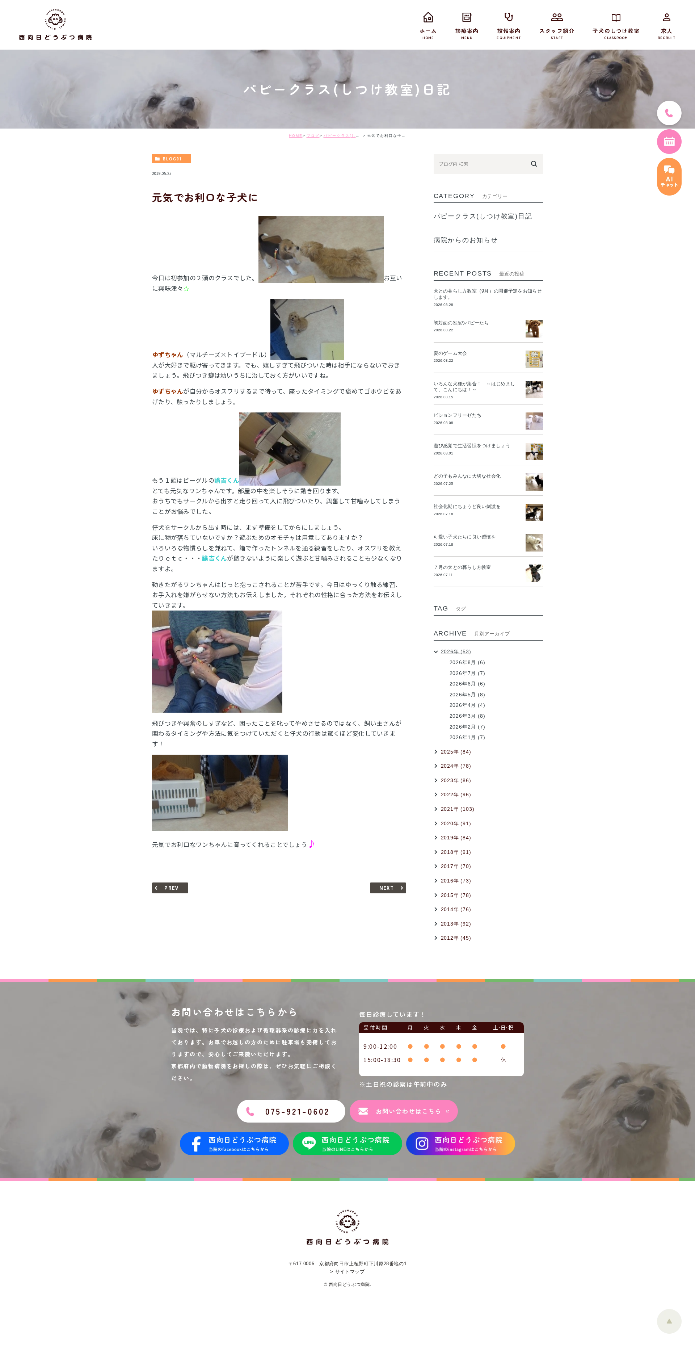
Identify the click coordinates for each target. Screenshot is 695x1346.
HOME (296, 136)
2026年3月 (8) (467, 716)
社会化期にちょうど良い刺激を (470, 506)
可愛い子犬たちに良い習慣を (467, 537)
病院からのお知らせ (466, 240)
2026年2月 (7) (467, 727)
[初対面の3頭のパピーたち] (534, 328)
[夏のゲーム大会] (534, 359)
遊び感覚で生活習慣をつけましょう (472, 445)
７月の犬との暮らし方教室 (462, 567)
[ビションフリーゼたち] (534, 421)
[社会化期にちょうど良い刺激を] (534, 512)
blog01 (172, 159)
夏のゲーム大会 (450, 353)
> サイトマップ (347, 1271)
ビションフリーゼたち (460, 415)
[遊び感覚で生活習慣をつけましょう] (534, 451)
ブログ (313, 136)
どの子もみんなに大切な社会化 (467, 476)
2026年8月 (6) (467, 662)
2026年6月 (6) (467, 684)
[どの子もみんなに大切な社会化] (534, 482)
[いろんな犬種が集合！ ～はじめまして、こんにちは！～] (534, 389)
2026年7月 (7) (467, 673)
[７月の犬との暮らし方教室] (534, 573)
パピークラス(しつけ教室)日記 (354, 136)
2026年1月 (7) (467, 737)
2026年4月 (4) (467, 705)
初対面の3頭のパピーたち (461, 323)
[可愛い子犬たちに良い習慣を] (534, 543)
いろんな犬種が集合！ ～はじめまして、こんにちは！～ (474, 387)
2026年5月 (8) (467, 694)
